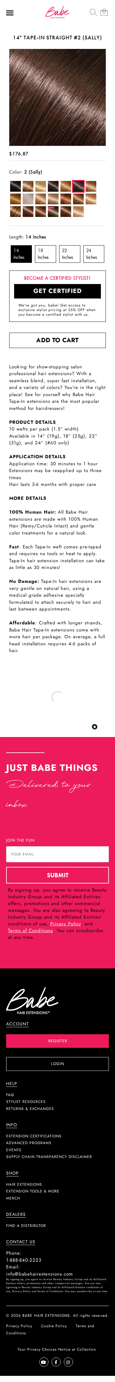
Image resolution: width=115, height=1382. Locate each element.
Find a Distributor (26, 1225)
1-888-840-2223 (23, 1260)
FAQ (10, 1095)
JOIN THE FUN (20, 840)
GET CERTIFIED (57, 290)
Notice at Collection (77, 1349)
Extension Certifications (34, 1136)
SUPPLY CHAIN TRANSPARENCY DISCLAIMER (49, 1157)
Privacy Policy (65, 923)
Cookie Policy (54, 1326)
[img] (93, 12)
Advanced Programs (29, 1143)
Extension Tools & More (32, 1191)
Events (13, 1150)
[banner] (57, 11)
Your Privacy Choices (37, 1349)
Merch (13, 1198)
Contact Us (20, 1242)
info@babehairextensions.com (39, 1274)
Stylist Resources (26, 1101)
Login (57, 1064)
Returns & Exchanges (30, 1109)
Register (57, 1041)
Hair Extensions (24, 1184)
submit (57, 875)
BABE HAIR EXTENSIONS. (46, 1315)
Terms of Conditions (30, 930)
